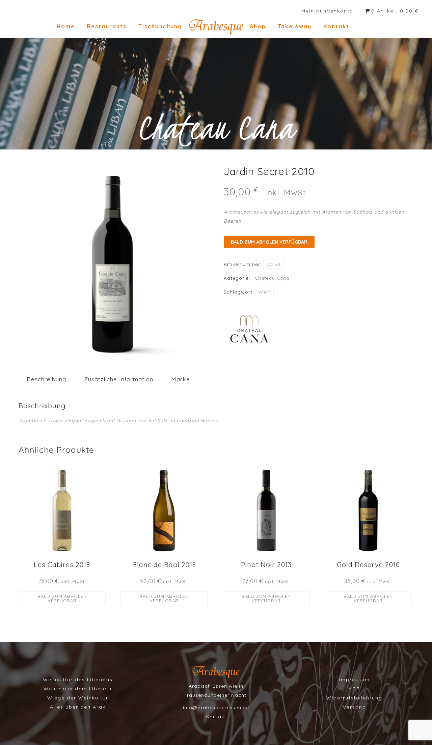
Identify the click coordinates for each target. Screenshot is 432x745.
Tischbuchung (160, 26)
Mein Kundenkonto (327, 11)
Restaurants (107, 26)
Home (66, 26)
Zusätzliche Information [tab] (118, 379)
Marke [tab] (180, 379)
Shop (258, 26)
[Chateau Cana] (249, 330)
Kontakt (336, 26)
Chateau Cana (272, 278)
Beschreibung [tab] (46, 379)
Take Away (295, 26)
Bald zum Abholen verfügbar (269, 242)
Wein (265, 292)
